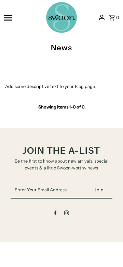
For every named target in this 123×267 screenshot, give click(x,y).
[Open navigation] (23, 17)
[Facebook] (55, 214)
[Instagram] (66, 214)
